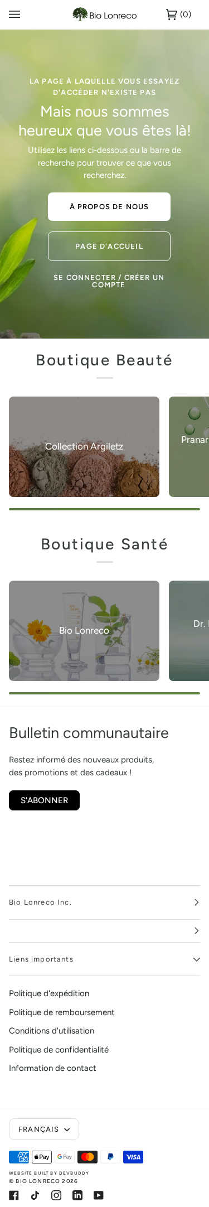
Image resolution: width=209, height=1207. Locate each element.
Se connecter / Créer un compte (109, 281)
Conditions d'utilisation (51, 1031)
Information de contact (52, 1068)
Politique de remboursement (62, 1012)
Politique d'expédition (49, 993)
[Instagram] (56, 1195)
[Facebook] (14, 1195)
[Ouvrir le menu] (25, 14)
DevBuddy (74, 1173)
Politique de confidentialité (59, 1050)
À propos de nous (109, 206)
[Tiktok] (35, 1195)
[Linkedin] (77, 1195)
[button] (104, 931)
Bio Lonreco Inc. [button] (40, 902)
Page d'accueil (109, 246)
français (40, 1129)
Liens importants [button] (41, 959)
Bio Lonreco (38, 1181)
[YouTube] (99, 1195)
